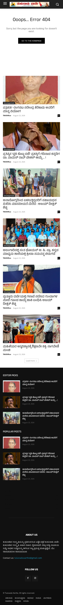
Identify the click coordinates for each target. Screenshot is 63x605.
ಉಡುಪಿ (6, 342)
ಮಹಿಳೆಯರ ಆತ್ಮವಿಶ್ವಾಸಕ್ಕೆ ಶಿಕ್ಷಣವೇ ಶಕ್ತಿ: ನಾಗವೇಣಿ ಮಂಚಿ (31, 348)
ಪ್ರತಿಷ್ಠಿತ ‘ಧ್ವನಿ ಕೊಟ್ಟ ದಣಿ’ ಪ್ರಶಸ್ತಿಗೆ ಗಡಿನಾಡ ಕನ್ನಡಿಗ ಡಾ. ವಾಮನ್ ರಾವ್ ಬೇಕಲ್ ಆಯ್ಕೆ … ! (31, 156)
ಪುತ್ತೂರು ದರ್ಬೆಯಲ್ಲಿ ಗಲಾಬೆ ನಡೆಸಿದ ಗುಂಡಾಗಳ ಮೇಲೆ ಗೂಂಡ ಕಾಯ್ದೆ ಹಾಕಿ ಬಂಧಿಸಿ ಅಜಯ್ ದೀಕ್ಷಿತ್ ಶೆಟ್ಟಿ (30, 300)
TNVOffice (7, 115)
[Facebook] (28, 578)
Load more (30, 360)
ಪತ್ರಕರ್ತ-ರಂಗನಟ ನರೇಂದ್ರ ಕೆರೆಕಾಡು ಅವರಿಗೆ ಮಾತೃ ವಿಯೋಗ (28, 109)
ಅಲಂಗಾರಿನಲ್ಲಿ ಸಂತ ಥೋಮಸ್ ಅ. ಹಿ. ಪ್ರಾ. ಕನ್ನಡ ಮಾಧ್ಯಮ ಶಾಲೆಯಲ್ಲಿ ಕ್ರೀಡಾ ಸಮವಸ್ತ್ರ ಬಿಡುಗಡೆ (30, 252)
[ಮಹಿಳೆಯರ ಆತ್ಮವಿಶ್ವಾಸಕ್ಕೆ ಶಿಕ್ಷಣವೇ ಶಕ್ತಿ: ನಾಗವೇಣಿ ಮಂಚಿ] (31, 329)
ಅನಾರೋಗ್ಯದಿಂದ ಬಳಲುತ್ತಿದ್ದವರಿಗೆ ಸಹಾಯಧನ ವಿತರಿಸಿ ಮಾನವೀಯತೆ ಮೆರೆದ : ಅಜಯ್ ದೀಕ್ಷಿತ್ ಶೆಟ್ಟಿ (30, 204)
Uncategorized (9, 103)
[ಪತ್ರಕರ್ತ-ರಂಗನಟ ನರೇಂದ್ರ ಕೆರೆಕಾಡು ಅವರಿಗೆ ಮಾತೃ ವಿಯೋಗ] (31, 90)
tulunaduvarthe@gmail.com (28, 558)
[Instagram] (35, 578)
